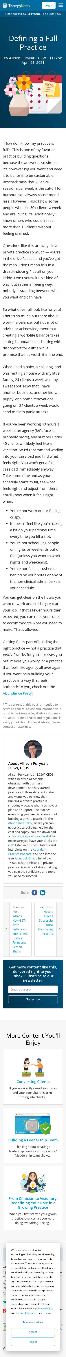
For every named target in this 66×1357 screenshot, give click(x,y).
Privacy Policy (45, 1308)
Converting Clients (33, 1081)
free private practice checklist (31, 836)
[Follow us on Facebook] (4, 1349)
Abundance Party (17, 693)
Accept (33, 1331)
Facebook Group (25, 858)
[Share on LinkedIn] (42, 892)
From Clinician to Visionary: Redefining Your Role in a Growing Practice (33, 1203)
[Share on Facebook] (34, 892)
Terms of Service (25, 1313)
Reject (33, 1341)
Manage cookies (33, 1322)
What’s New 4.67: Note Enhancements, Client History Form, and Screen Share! (20, 933)
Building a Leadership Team (33, 1140)
